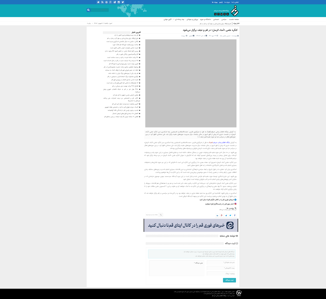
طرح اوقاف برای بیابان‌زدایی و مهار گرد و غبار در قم (215, 23)
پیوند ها (215, 2)
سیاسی (223, 19)
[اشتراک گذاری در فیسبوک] (234, 215)
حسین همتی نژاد (225, 36)
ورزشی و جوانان (192, 19)
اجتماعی (216, 19)
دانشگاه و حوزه (205, 19)
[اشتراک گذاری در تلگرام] (226, 215)
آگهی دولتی (168, 19)
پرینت (183, 36)
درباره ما (227, 2)
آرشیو (221, 2)
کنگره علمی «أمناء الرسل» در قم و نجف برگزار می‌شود (210, 30)
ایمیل (190, 36)
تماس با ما (235, 2)
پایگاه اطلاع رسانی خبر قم (219, 296)
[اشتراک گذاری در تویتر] (230, 215)
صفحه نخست (234, 19)
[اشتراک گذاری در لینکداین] (217, 215)
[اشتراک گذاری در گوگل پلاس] (222, 215)
